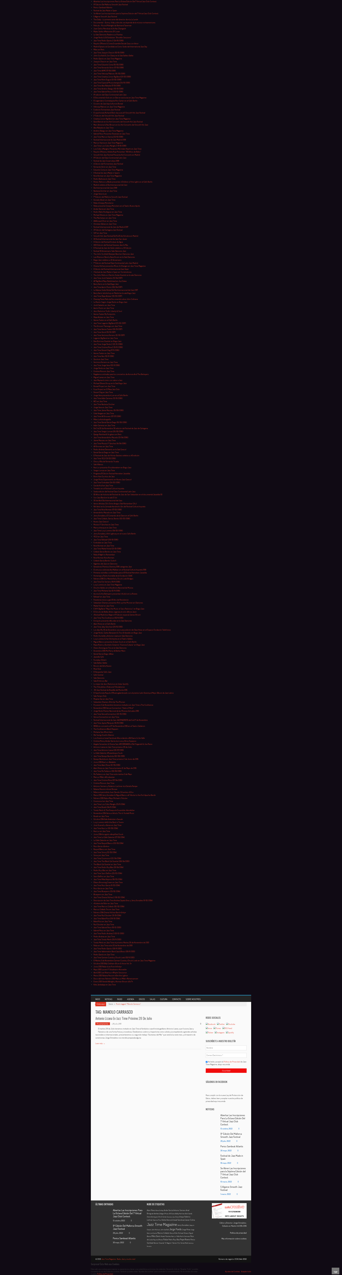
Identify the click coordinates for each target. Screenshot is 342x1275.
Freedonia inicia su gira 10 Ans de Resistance (111, 599)
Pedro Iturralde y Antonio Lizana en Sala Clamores (113, 636)
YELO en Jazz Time (101, 536)
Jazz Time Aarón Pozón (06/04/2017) (108, 287)
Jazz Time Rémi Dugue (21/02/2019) (107, 79)
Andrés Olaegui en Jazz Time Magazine (108, 130)
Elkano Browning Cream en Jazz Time (108, 882)
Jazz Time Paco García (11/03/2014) (107, 885)
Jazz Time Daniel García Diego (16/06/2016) (110, 422)
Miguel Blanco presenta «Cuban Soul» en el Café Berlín (115, 642)
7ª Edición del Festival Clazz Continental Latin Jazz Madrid (116, 263)
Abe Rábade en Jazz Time (104, 127)
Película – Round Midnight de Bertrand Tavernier (113, 25)
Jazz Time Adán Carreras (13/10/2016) (108, 398)
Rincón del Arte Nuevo (102, 666)
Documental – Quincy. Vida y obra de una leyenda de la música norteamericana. (125, 22)
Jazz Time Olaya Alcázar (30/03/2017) (108, 296)
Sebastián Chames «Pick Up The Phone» (109, 702)
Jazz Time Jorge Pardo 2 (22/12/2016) (108, 344)
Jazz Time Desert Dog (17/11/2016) (106, 350)
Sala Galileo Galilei (100, 663)
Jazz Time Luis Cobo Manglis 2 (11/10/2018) (110, 145)
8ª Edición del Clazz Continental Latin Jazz (110, 157)
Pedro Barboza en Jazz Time (105, 179)
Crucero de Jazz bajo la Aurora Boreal (108, 103)
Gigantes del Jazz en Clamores (105, 563)
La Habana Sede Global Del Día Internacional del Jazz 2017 (116, 290)
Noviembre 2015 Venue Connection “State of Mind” (114, 708)
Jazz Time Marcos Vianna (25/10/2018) (108, 136)
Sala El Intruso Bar (101, 681)
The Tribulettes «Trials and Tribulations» (109, 687)
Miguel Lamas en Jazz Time (104, 377)
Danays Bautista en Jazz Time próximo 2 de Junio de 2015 (116, 759)
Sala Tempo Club (100, 696)
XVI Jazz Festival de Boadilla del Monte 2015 (110, 690)
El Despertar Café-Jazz (102, 672)
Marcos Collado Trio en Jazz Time (106, 909)
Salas (152, 999)
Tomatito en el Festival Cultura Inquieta (109, 488)
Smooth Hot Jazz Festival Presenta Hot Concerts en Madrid (117, 155)
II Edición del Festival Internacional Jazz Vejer (111, 269)
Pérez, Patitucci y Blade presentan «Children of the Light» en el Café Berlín (123, 182)
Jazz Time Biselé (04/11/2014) (105, 807)
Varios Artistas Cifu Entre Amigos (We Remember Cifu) (115, 503)
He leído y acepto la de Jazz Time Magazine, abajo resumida (226, 1063)
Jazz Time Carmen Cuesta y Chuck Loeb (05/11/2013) (114, 957)
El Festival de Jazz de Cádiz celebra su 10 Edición (112, 248)
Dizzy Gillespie (179, 1217)
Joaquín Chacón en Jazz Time (105, 61)
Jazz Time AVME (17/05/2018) (105, 70)
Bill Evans (172, 1214)
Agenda (130, 999)
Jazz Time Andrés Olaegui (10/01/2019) (108, 88)
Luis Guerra (153, 1233)
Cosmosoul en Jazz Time (103, 801)
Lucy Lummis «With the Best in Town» (109, 822)
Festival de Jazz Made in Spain (105, 10)
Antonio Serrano (179, 1210)
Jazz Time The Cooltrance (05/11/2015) (108, 618)
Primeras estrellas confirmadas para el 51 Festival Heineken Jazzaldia (120, 572)
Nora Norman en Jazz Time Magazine (108, 176)
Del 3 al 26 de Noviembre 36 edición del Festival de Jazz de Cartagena (121, 428)
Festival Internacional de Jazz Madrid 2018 (110, 139)
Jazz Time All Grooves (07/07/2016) (107, 416)
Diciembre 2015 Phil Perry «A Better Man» (109, 651)
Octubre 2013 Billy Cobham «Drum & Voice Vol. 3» (113, 963)
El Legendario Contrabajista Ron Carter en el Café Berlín (115, 100)
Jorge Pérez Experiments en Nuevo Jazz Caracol (112, 479)
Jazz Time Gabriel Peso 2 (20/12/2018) (108, 91)
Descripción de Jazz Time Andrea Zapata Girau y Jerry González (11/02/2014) (123, 900)
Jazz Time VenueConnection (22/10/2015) (110, 714)
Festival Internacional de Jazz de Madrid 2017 (111, 227)
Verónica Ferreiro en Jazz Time (106, 362)
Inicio (97, 999)
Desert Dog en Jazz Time (103, 392)
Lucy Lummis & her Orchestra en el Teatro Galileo (113, 639)
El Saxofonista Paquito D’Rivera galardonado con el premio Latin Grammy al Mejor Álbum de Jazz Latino (134, 693)
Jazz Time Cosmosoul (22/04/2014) (107, 858)
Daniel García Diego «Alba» (104, 654)
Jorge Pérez (186, 1229)
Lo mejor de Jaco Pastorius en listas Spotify (111, 684)
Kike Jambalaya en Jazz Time (105, 984)
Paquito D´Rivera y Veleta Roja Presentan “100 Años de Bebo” (117, 151)
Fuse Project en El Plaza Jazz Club (107, 389)
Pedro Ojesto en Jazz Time (104, 954)
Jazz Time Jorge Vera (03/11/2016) (107, 365)
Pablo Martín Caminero (183, 1236)
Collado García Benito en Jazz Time (107, 551)
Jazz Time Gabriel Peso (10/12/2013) (107, 927)
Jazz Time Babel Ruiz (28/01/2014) (107, 918)
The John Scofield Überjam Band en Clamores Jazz (114, 254)
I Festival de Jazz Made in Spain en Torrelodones (113, 272)
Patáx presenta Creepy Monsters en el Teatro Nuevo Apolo (117, 206)
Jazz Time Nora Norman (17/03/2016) (108, 509)
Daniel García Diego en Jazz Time (106, 452)
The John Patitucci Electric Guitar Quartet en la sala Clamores (118, 275)
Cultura (163, 999)
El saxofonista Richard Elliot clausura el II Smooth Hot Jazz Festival (119, 112)
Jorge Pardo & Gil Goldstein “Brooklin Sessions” (112, 37)
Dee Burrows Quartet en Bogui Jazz (107, 341)
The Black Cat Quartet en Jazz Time (107, 864)
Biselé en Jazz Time (101, 816)
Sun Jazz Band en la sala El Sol (105, 497)
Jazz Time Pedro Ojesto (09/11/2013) (108, 948)
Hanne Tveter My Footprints (104, 314)
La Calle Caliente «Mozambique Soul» (108, 753)
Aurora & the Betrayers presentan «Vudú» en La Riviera (115, 593)
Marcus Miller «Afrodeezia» (104, 777)
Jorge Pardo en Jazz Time (104, 368)
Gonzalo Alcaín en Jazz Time (104, 200)
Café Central (98, 675)
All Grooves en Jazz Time (103, 446)
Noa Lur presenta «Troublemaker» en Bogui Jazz (112, 467)
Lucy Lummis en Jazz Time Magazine (108, 584)
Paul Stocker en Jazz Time (104, 924)
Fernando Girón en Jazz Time (105, 167)
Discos (142, 999)
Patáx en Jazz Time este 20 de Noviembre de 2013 (113, 945)
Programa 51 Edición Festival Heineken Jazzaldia (112, 473)
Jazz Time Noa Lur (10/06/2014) (106, 828)
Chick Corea (162, 1217)
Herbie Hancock (167, 1220)
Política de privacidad (238, 1233)
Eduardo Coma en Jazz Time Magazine (108, 169)
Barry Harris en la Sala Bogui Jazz (106, 284)
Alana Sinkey (159, 1210)
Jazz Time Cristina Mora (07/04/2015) (108, 780)
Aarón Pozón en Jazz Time (104, 308)
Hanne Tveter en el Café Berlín (106, 320)
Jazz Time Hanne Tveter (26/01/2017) (108, 329)
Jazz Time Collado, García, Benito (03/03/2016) (112, 518)
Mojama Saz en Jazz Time (103, 699)
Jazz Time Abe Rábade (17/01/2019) (107, 85)
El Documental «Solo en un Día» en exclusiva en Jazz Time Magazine (120, 97)
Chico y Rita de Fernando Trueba (106, 461)
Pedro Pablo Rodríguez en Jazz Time (108, 212)
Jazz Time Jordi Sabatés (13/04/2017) (108, 278)
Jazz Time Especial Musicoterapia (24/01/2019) (112, 82)
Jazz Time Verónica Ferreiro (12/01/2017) (109, 335)
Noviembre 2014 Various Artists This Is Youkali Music (114, 813)
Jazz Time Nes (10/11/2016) (104, 356)
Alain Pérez (151, 1210)
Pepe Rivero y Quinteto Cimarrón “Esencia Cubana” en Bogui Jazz (119, 645)
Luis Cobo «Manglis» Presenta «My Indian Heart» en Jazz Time (117, 149)
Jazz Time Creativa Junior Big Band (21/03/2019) (112, 76)
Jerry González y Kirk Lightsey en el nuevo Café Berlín (115, 533)
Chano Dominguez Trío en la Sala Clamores (110, 648)
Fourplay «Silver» (100, 660)
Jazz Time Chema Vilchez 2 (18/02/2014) (109, 897)
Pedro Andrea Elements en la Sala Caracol (110, 449)
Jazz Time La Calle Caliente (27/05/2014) (109, 837)
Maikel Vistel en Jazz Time (104, 605)
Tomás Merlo (184, 1243)
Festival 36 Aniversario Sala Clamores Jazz (110, 251)
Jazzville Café (99, 657)
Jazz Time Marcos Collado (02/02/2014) (109, 906)
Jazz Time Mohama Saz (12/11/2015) (107, 590)
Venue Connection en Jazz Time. (107, 717)
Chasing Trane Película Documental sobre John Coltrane (116, 299)
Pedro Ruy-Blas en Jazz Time (105, 870)
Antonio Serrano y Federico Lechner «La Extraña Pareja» (115, 786)
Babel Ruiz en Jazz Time (103, 921)
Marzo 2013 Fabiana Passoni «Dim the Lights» (111, 975)
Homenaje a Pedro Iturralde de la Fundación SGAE (113, 575)
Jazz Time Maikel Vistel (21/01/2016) (107, 548)
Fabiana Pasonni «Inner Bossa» (105, 789)
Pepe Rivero (185, 1239)
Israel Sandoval (179, 1220)
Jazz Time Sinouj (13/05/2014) (105, 852)
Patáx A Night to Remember (104, 554)
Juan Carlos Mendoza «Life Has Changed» (110, 28)
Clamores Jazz (171, 1217)
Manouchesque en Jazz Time (105, 527)
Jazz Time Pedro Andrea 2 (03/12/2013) (109, 933)
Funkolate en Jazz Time (103, 542)
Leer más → (100, 1043)
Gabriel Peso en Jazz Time (104, 930)
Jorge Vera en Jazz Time (103, 407)
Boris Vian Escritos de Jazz (104, 476)
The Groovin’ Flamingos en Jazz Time (108, 326)
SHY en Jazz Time (100, 233)
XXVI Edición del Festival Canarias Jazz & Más (111, 245)
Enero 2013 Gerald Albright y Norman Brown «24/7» (113, 981)
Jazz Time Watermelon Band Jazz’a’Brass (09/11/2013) (114, 951)
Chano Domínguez (152, 1217)
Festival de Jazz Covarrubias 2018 (106, 161)
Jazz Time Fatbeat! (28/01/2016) (106, 539)
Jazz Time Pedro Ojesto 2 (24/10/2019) (109, 40)
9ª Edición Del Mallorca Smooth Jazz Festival (111, 4)
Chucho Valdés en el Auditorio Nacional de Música (113, 587)
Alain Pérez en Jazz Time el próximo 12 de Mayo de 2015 (115, 768)
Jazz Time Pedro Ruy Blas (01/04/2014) (108, 867)
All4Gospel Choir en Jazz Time (105, 221)
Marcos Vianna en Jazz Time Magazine (108, 143)
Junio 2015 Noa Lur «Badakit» (105, 762)
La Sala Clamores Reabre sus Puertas (108, 34)
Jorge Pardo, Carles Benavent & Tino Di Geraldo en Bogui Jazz (118, 632)
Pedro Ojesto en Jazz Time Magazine (108, 58)
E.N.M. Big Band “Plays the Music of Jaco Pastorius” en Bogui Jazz (119, 608)
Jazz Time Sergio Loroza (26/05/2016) (108, 431)
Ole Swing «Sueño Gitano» (104, 735)
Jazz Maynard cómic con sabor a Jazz (108, 380)
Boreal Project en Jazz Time (104, 386)
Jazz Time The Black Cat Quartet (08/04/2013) (111, 861)
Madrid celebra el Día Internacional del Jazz (110, 185)
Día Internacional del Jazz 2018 (105, 188)
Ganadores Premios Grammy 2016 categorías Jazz (113, 566)
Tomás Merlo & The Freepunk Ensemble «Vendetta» (114, 810)
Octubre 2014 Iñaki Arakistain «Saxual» (108, 819)
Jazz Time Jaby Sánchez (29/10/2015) (108, 626)
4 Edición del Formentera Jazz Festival (108, 163)
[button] (226, 1098)
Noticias (108, 999)
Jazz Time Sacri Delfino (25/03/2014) (108, 873)
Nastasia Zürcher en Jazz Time (105, 191)
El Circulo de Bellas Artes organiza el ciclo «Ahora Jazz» (115, 612)
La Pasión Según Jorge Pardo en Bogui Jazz (110, 302)
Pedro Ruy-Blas (174, 1239)
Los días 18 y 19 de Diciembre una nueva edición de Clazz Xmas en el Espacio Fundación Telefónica (132, 630)
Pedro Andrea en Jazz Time (104, 936)
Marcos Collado (163, 1233)
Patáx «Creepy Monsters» (103, 203)
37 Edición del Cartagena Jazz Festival (108, 230)
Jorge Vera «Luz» (100, 194)
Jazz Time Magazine (162, 1224)
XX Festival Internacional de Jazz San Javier (110, 239)
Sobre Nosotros (193, 999)
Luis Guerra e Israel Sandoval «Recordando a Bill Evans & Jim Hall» (119, 738)
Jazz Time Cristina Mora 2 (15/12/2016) (108, 347)
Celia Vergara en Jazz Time (104, 413)
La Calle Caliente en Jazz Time (105, 840)
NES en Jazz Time (100, 401)
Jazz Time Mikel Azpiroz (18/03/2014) (108, 879)
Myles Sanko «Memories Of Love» (107, 31)
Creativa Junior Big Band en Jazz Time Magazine (112, 118)
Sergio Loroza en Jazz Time (104, 470)
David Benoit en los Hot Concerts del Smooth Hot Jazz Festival (118, 121)
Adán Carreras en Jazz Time (104, 425)
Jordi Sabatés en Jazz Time (104, 305)
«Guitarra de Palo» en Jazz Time (106, 903)
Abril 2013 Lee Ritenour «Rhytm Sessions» (110, 972)
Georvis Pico (157, 1220)
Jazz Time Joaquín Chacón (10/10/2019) (109, 52)
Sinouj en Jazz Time (101, 855)
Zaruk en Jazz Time (101, 359)
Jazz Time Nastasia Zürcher (104, 404)
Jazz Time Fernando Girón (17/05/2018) (109, 67)
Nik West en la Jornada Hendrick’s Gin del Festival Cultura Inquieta (119, 506)
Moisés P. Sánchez (166, 1236)
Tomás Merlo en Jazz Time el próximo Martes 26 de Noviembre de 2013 (121, 942)
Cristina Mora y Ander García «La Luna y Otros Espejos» (115, 741)
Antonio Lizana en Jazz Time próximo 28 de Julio (113, 747)
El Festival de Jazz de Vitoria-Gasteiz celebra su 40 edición (116, 455)
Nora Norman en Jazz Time (104, 545)
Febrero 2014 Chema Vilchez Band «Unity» (110, 912)
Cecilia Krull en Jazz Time (103, 485)
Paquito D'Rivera (158, 1240)
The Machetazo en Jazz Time (105, 218)
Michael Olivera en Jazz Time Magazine (108, 215)
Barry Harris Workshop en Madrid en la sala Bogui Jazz (114, 293)
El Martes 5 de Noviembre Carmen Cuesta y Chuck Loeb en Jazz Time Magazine (124, 960)
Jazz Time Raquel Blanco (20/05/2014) (108, 843)
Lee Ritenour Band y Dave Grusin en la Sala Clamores (114, 257)
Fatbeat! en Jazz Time (102, 596)
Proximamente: (103, 1023)
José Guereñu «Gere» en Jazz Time (107, 825)
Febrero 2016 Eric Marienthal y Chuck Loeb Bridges (113, 578)
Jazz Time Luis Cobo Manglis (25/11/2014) (109, 804)
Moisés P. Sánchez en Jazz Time (106, 524)
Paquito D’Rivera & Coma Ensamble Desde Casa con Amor (116, 43)
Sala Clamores (99, 678)
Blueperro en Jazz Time (103, 894)
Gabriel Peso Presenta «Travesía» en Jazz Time (112, 133)
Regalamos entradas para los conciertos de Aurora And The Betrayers (121, 374)
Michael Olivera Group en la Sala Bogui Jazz (110, 383)
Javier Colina (190, 1220)
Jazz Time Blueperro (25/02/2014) (107, 891)
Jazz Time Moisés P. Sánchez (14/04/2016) (110, 443)
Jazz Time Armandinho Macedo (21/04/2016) (111, 437)
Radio (119, 999)
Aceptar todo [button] (246, 1271)
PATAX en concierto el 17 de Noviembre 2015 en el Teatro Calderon (119, 726)
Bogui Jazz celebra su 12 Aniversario (108, 260)
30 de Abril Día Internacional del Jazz (108, 500)
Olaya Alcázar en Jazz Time (104, 317)
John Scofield (165, 1230)
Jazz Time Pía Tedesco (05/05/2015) (108, 771)
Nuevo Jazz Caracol (101, 521)
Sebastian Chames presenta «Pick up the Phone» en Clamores (118, 602)
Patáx (165, 1239)
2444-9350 (243, 1259)
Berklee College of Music (161, 1213)
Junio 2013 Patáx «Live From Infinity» (108, 966)
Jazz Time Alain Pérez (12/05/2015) (107, 765)
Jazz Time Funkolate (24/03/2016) (107, 482)
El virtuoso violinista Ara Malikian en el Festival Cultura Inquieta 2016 (120, 569)
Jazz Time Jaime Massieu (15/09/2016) (109, 410)
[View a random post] (242, 998)
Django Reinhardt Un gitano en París (107, 434)
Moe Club (97, 669)
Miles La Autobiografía (102, 419)
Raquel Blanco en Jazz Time (104, 849)
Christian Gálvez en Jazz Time (105, 224)
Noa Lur (173, 1236)
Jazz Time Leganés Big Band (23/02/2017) (110, 323)
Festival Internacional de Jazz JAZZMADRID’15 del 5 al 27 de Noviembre (121, 720)
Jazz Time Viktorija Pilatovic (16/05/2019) (109, 73)
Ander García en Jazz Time (104, 209)
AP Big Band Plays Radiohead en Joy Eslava (110, 281)
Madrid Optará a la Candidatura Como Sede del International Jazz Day (120, 46)
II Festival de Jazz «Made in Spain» (107, 173)
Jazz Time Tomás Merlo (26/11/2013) (107, 939)
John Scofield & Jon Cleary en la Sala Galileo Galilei (113, 55)
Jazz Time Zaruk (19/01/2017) (105, 332)
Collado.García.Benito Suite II (105, 560)
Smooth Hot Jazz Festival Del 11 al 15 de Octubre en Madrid (116, 236)
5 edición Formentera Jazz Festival (107, 109)
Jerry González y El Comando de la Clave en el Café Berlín (116, 515)
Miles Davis (155, 1236)
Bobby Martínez (180, 1214)
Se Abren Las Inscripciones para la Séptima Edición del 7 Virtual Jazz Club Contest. (126, 13)
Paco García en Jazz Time (103, 888)
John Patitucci (155, 1230)
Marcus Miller (174, 1233)
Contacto (176, 999)
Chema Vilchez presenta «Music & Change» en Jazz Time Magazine (120, 266)
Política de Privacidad (232, 1061)
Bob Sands (188, 1213)
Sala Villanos (98, 464)
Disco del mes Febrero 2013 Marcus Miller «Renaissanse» (116, 978)
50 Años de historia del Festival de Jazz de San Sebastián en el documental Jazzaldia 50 (128, 494)
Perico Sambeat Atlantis (103, 7)
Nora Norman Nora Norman (104, 557)
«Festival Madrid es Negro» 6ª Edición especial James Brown (117, 614)
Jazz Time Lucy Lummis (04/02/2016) (108, 530)
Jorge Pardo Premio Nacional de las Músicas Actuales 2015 (116, 711)
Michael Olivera (183, 1233)
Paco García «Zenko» (101, 846)
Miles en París (99, 49)
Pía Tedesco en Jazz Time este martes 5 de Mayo (113, 774)
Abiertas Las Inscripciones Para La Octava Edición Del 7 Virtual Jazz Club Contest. (125, 1)
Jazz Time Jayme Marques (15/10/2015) (108, 723)
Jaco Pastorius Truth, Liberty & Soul (108, 311)
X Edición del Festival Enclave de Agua (108, 242)
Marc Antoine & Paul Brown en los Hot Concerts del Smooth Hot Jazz (121, 124)
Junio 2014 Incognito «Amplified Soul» (108, 834)
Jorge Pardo (175, 1229)
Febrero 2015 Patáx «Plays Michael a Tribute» (110, 798)
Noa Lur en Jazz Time (102, 831)
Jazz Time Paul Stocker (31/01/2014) (107, 915)
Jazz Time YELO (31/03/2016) (105, 458)
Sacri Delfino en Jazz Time (104, 876)
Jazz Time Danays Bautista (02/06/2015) (109, 756)
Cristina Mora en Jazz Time (104, 371)
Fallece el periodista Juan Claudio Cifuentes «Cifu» (113, 792)
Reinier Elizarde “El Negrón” (163, 1243)
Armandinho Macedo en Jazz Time (107, 512)
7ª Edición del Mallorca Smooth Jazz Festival (111, 197)
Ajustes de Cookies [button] (232, 1271)
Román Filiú (176, 1243)
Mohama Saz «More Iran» (103, 732)
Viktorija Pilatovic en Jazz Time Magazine (109, 106)
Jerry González (183, 1225)
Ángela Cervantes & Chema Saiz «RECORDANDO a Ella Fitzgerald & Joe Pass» (123, 744)
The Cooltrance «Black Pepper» (106, 729)
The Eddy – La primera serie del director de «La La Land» (116, 19)
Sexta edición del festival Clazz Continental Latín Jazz (114, 491)
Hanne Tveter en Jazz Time (104, 353)
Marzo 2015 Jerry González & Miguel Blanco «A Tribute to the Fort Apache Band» (125, 795)
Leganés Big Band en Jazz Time (106, 338)
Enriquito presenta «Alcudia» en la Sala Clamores (113, 620)
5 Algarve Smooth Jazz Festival (105, 16)
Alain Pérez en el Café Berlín (105, 624)
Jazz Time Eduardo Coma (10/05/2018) (108, 64)
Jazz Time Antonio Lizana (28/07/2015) (109, 750)
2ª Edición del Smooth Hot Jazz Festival (109, 115)
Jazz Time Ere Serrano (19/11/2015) (107, 581)
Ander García (168, 1210)
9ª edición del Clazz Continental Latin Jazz (110, 94)
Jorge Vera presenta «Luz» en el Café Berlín (111, 395)
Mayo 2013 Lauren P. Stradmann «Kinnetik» (110, 969)
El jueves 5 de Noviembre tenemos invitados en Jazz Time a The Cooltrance (123, 705)
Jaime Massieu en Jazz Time (105, 440)
